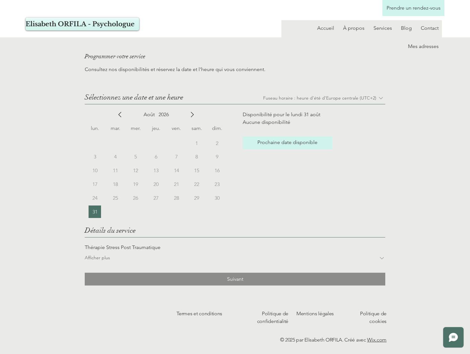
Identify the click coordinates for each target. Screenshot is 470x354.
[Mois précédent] (120, 114)
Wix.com (377, 340)
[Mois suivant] (192, 114)
